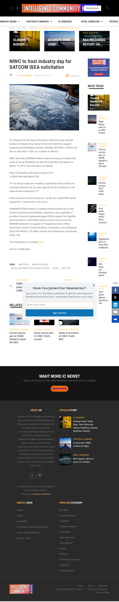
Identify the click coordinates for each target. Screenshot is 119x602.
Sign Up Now (59, 312)
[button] (59, 288)
